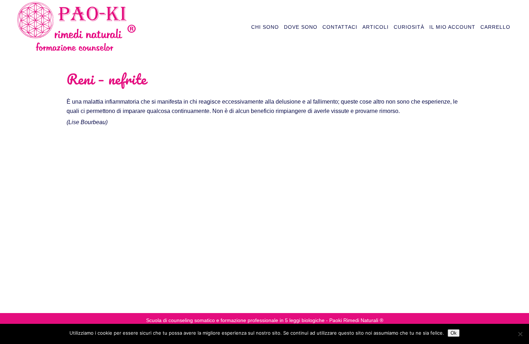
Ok (454, 333)
